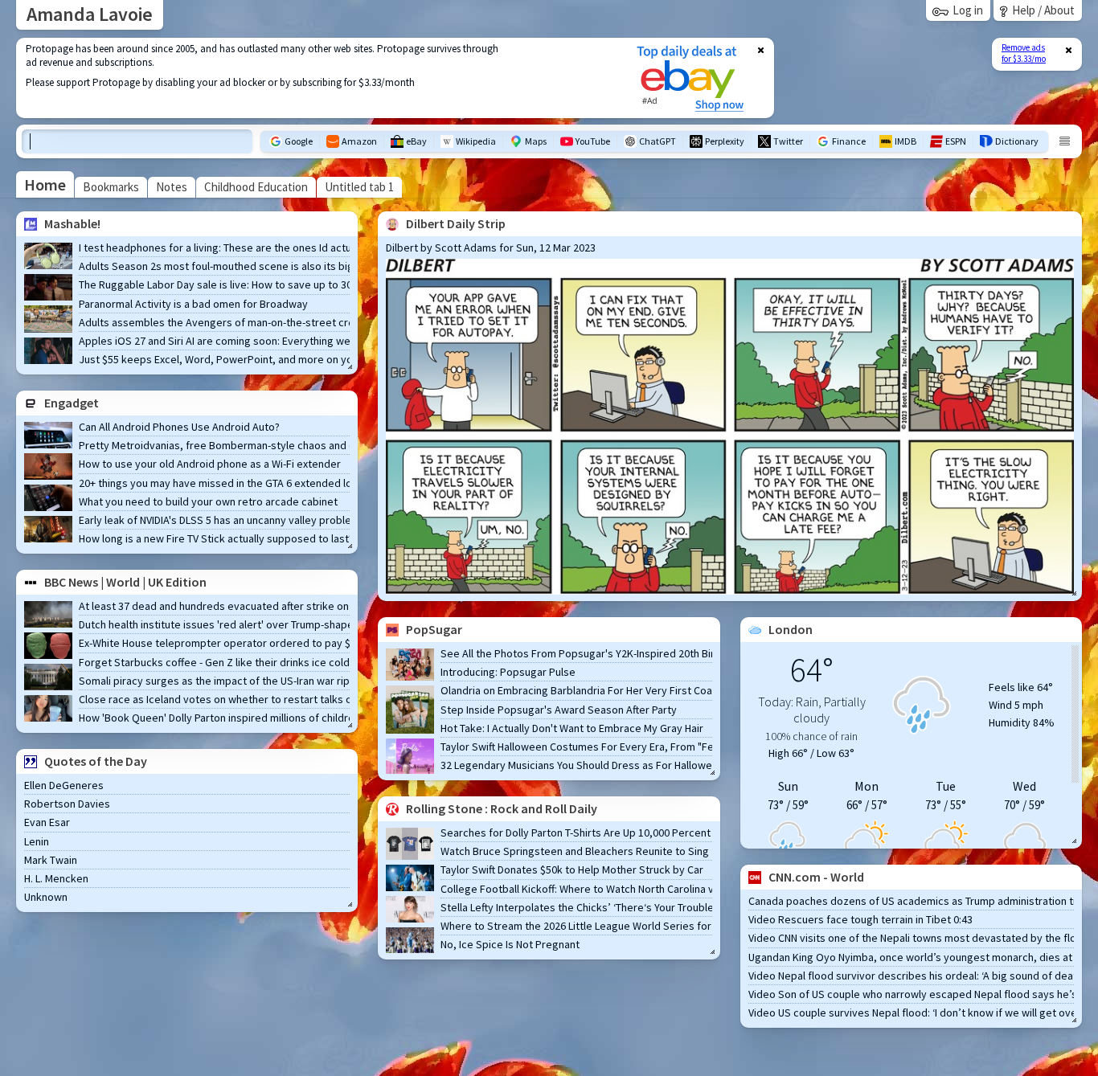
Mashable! (72, 223)
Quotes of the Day (95, 761)
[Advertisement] (315, 78)
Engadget (71, 403)
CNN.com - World (816, 877)
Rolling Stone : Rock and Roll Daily (501, 808)
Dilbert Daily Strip (456, 223)
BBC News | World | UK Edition (125, 582)
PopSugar (434, 629)
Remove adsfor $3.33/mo (1024, 53)
